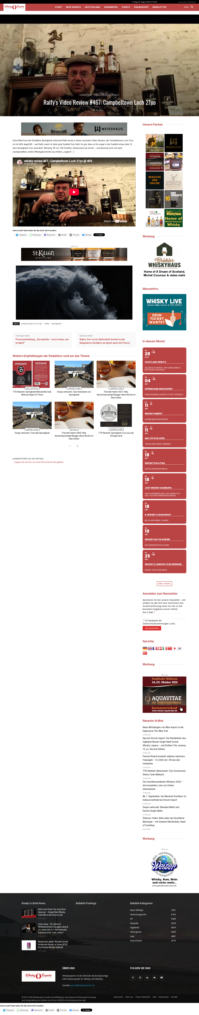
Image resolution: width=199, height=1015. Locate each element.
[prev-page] (70, 446)
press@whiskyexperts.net (83, 985)
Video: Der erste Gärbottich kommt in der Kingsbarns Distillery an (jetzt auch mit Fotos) (105, 341)
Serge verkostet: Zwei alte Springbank (32, 433)
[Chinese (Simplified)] (169, 648)
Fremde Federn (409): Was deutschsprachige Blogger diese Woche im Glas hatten (74, 436)
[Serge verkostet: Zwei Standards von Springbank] (74, 374)
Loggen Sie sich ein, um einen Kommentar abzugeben (39, 462)
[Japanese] (174, 648)
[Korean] (179, 648)
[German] (145, 648)
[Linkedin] (147, 978)
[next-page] (77, 446)
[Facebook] (133, 978)
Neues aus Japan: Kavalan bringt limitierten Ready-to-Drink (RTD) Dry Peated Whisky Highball (53, 944)
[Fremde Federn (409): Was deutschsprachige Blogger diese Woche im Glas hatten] (74, 415)
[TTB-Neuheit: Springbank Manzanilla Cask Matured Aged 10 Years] (32, 374)
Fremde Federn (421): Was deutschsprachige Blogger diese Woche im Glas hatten (116, 395)
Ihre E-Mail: (149, 612)
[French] (155, 648)
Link (172, 623)
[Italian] (164, 648)
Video (116, 95)
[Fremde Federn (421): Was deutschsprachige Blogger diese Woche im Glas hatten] (116, 374)
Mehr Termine (164, 583)
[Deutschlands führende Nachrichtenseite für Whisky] (25, 7)
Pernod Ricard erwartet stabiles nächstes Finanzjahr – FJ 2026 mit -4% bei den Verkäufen (164, 760)
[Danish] (159, 648)
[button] (190, 7)
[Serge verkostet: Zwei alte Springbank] (32, 415)
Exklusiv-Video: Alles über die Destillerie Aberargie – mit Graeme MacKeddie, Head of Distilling (164, 822)
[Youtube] (161, 978)
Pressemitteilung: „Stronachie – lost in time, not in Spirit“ (42, 341)
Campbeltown (86, 95)
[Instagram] (140, 978)
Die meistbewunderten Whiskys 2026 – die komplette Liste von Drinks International (163, 785)
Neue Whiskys (32, 388)
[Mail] (154, 978)
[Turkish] (145, 652)
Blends (74, 429)
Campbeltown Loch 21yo (31, 324)
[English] (150, 648)
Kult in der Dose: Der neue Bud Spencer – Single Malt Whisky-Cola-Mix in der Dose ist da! (52, 912)
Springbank (56, 324)
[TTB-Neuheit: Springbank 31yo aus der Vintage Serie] (116, 415)
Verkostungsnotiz (102, 95)
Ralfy (47, 324)
